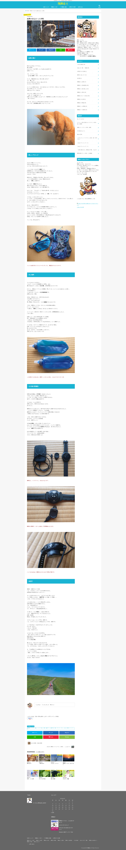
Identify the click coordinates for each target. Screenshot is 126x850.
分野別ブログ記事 (81, 71)
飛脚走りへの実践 (82, 106)
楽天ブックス (67, 832)
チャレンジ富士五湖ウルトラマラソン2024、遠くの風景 (87, 123)
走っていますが (80, 119)
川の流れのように (81, 130)
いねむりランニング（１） (83, 146)
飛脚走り (63, 3)
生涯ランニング (30, 838)
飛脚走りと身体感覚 (83, 85)
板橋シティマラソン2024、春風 (84, 127)
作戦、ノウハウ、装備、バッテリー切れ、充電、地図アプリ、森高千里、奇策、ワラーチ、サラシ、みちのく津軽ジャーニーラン (50, 728)
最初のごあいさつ (81, 74)
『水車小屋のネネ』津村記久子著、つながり (87, 149)
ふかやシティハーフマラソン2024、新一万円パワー (87, 138)
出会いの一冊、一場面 (83, 67)
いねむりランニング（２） (83, 142)
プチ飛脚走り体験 (47, 838)
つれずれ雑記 (81, 64)
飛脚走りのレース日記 (83, 95)
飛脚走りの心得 (31, 726)
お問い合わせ (31, 844)
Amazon (61, 832)
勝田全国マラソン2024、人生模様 (84, 153)
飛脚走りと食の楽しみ (82, 88)
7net (72, 832)
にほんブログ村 (80, 207)
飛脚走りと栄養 (81, 81)
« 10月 (52, 812)
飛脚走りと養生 (81, 92)
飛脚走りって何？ (38, 838)
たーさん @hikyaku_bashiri (39, 802)
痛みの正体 (79, 134)
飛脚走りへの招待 (82, 109)
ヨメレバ (67, 825)
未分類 (79, 78)
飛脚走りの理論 (81, 102)
